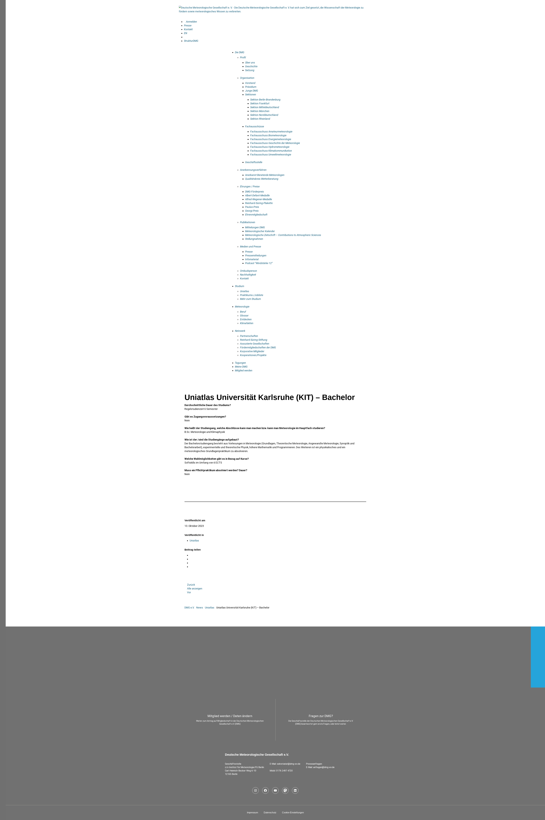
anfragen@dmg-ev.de (324, 767)
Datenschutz (270, 812)
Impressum (252, 812)
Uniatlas (194, 540)
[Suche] (185, 36)
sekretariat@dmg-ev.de (288, 764)
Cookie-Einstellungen (293, 812)
